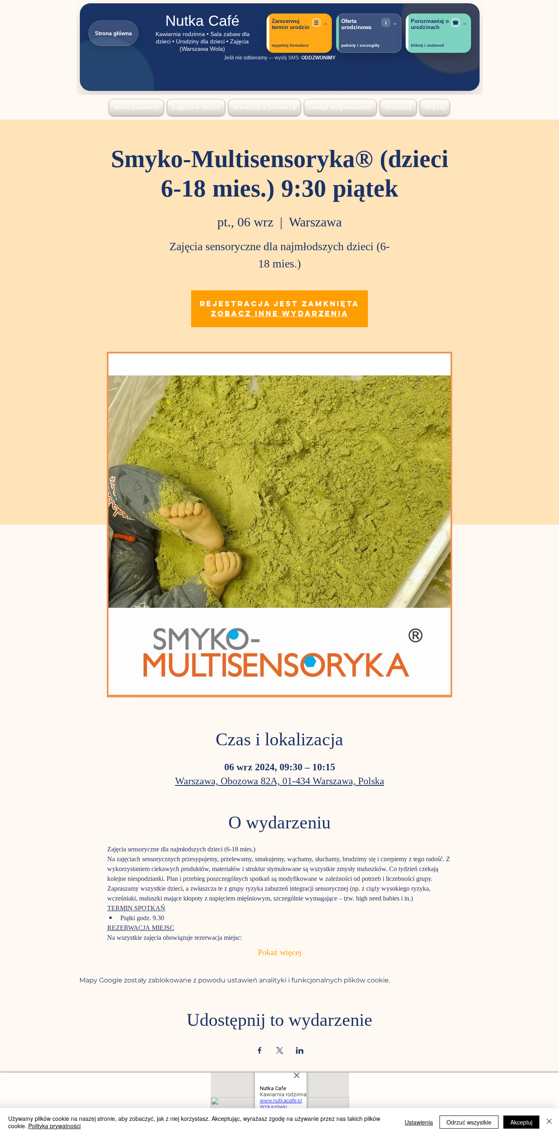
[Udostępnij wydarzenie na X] (280, 1050)
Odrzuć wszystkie (468, 1122)
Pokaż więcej (280, 953)
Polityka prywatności (54, 1126)
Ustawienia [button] (419, 1122)
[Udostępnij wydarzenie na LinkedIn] (300, 1050)
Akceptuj (521, 1122)
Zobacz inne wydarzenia (280, 313)
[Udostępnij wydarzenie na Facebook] (260, 1050)
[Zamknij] (549, 1122)
